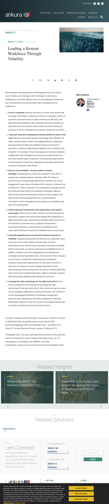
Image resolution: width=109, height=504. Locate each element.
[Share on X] (48, 80)
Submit (93, 459)
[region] (54, 493)
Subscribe (87, 3)
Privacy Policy (20, 503)
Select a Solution (52, 465)
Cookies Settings (81, 488)
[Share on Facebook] (62, 80)
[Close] (105, 493)
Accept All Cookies (81, 499)
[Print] (76, 80)
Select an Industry (52, 450)
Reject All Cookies (81, 493)
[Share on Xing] (69, 80)
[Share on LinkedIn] (55, 80)
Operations (9, 428)
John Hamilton (93, 99)
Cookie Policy (8, 503)
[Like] (33, 80)
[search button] (102, 17)
